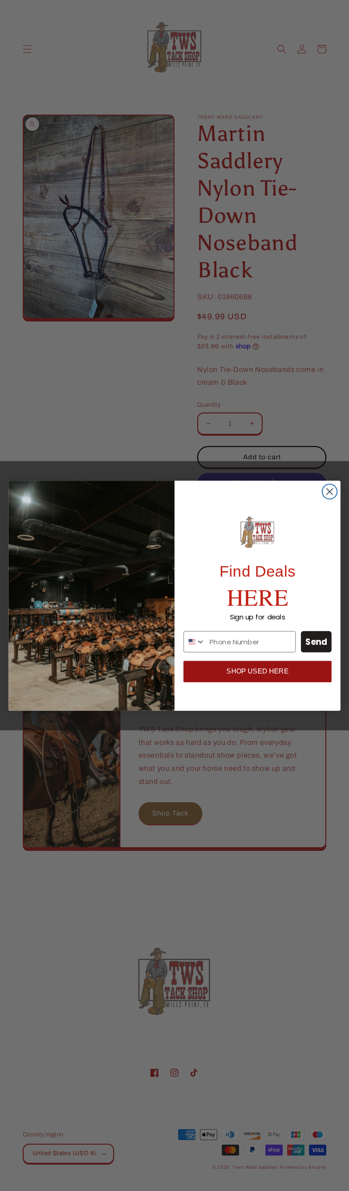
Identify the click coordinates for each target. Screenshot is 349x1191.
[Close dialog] (329, 491)
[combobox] (194, 641)
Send (316, 642)
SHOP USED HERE (257, 671)
